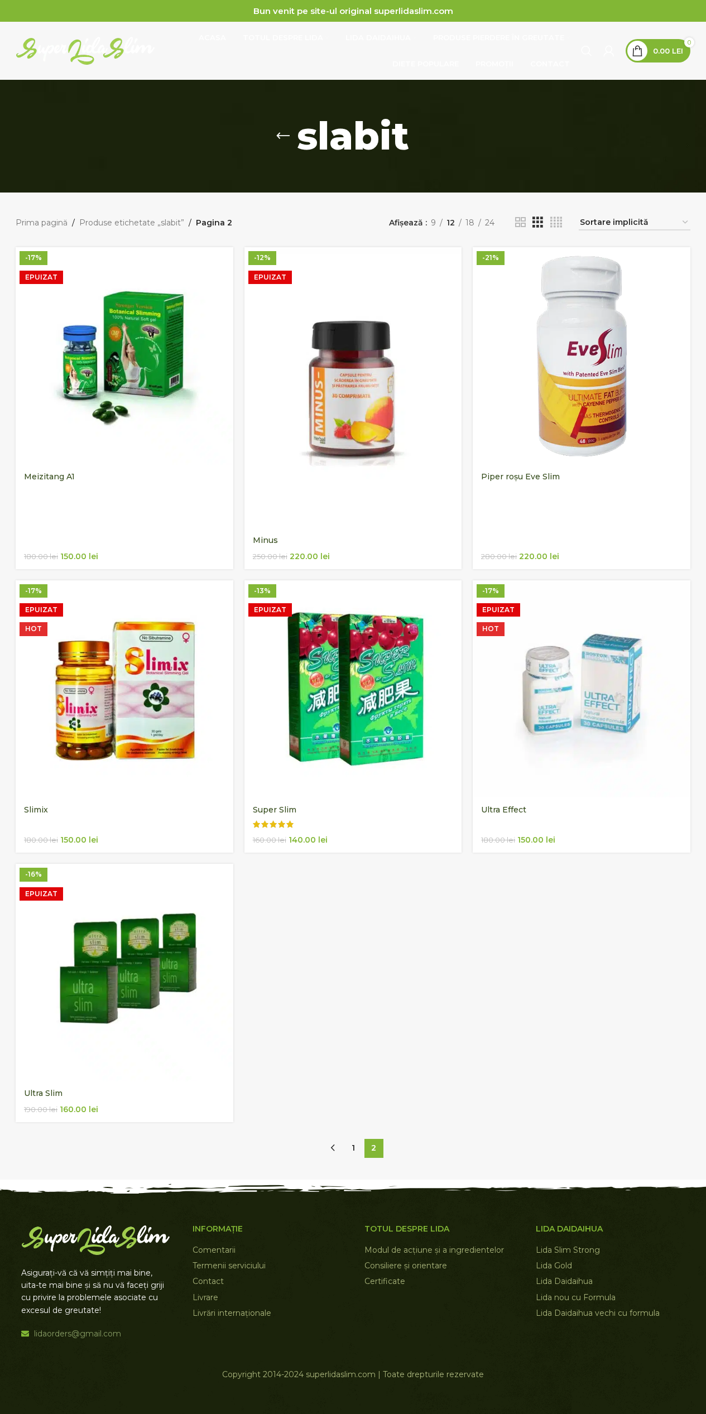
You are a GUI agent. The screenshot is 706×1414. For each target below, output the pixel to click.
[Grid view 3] (537, 222)
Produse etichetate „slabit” (131, 223)
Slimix (36, 810)
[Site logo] (85, 50)
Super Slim (274, 810)
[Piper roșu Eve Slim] (581, 356)
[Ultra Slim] (124, 972)
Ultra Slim (43, 1093)
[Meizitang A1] (124, 356)
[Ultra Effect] (581, 689)
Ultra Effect (503, 810)
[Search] (586, 51)
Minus (265, 540)
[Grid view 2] (520, 222)
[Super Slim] (353, 689)
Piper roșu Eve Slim (520, 477)
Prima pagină (42, 223)
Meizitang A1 (49, 477)
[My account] (609, 51)
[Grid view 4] (556, 222)
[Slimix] (124, 689)
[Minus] (353, 387)
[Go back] (283, 136)
